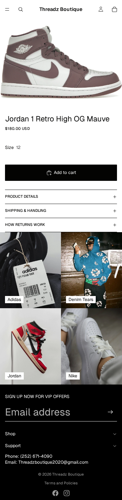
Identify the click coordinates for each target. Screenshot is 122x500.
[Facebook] (55, 493)
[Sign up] (110, 412)
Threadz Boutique (68, 474)
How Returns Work (25, 224)
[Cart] (114, 9)
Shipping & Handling (25, 210)
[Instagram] (66, 493)
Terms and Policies (61, 483)
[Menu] (7, 9)
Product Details (21, 196)
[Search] (21, 9)
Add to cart (65, 172)
